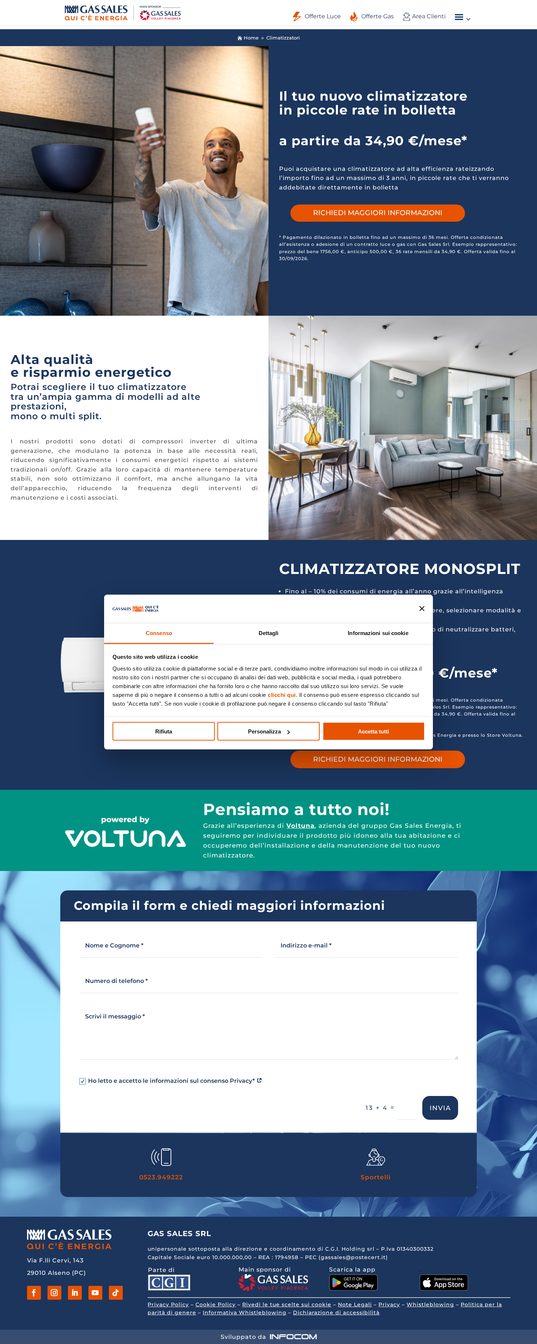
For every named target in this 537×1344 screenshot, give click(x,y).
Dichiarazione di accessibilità (336, 1312)
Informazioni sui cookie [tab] (378, 633)
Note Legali (355, 1304)
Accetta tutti (373, 731)
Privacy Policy (168, 1304)
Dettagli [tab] (269, 633)
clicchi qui (282, 694)
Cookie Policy (215, 1304)
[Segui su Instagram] (54, 1293)
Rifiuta (163, 731)
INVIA (440, 1108)
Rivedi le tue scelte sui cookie (286, 1304)
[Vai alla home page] (123, 12)
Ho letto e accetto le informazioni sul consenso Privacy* (172, 1080)
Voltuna (300, 825)
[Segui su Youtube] (95, 1293)
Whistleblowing (430, 1304)
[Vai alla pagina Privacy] (259, 1080)
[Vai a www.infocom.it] (293, 1336)
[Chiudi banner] (422, 608)
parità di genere (172, 1312)
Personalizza (264, 731)
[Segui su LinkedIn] (75, 1293)
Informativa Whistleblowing (244, 1312)
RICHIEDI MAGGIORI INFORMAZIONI (377, 213)
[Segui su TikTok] (116, 1293)
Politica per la (481, 1304)
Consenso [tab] (159, 633)
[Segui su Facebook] (34, 1293)
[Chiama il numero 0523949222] (161, 1164)
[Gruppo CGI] (169, 1288)
